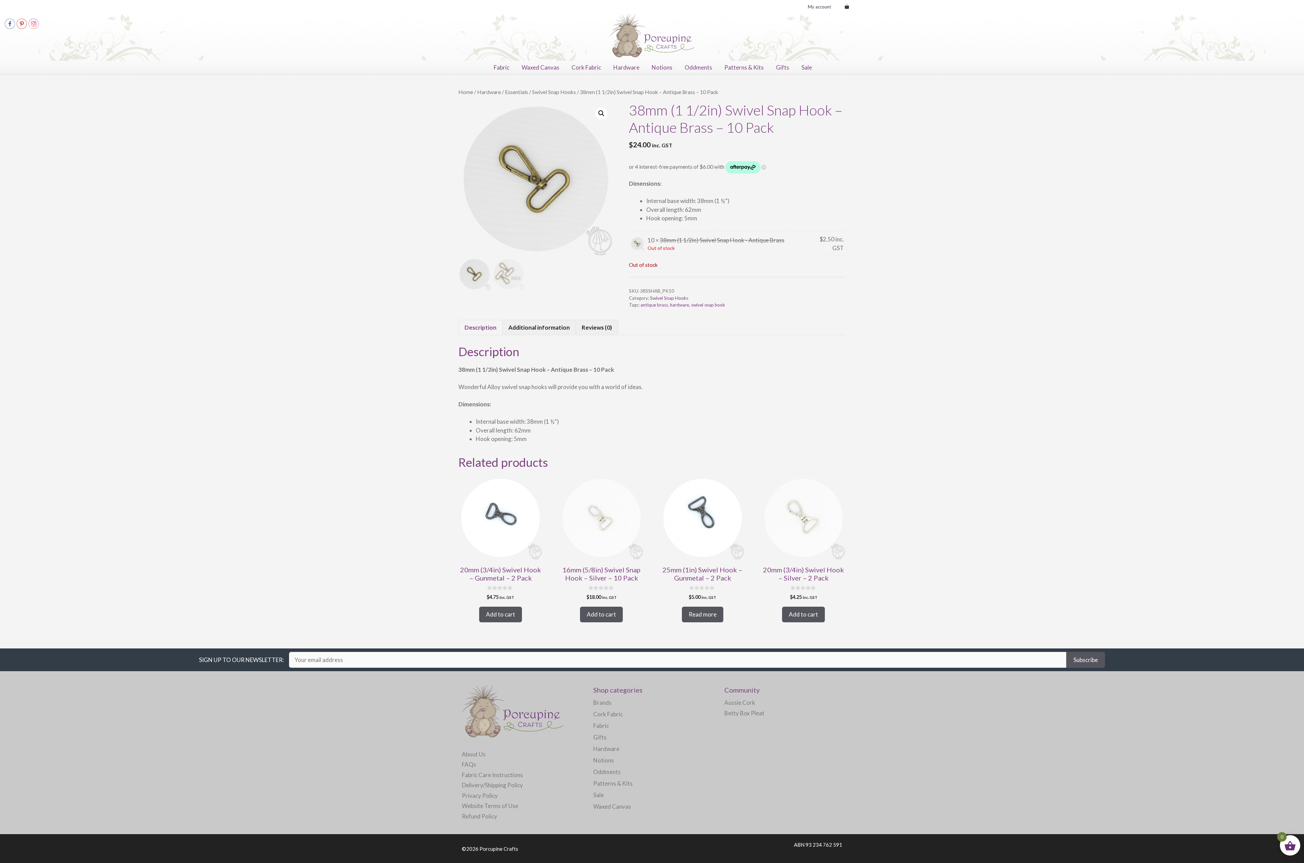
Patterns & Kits (744, 67)
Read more (703, 614)
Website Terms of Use (490, 805)
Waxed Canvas (540, 67)
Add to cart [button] (500, 614)
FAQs (469, 764)
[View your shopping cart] (847, 7)
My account (819, 7)
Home (465, 92)
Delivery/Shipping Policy (492, 785)
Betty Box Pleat (744, 713)
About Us (474, 754)
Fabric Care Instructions (492, 774)
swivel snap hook (708, 305)
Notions (662, 67)
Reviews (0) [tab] (597, 327)
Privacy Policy (480, 795)
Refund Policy (479, 816)
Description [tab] (480, 327)
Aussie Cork (739, 702)
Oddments (698, 67)
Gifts (782, 67)
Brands (602, 702)
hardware (679, 305)
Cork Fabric (586, 67)
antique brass (654, 305)
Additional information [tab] (539, 327)
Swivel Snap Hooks (554, 92)
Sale (806, 67)
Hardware (626, 67)
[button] (601, 113)
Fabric (501, 67)
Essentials (516, 92)
